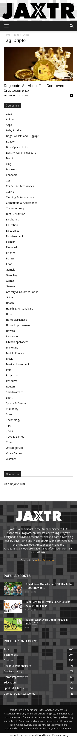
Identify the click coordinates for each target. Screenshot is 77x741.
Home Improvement (18, 325)
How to (10, 331)
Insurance (12, 336)
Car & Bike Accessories (20, 186)
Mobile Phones (15, 353)
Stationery (12, 408)
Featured (11, 247)
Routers (11, 386)
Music (9, 358)
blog (8, 164)
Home (7, 34)
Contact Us (15, 735)
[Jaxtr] (38, 10)
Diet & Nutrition (15, 214)
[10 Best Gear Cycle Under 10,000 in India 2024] (13, 624)
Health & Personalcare (19, 308)
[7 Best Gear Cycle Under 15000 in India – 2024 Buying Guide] (13, 588)
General (10, 286)
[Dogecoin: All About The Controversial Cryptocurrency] (38, 64)
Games (10, 280)
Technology (13, 420)
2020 (9, 113)
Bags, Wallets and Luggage (22, 136)
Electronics (12, 230)
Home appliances (16, 319)
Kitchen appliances (17, 342)
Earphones (12, 219)
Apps (9, 125)
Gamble (10, 269)
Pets (8, 370)
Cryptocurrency (15, 208)
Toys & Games (15, 436)
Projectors (12, 375)
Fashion (11, 241)
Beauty (10, 141)
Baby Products (15, 130)
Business (11, 169)
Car (8, 180)
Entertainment (14, 236)
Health (10, 303)
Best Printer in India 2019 (21, 152)
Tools (9, 431)
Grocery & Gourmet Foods (22, 292)
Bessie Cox (9, 95)
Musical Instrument (17, 364)
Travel (9, 442)
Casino (10, 191)
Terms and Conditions (37, 735)
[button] (6, 26)
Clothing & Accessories (20, 197)
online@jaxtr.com (45, 560)
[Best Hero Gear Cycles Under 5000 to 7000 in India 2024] (13, 606)
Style (9, 414)
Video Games (14, 453)
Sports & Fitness (16, 403)
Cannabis (11, 175)
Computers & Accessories (21, 203)
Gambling (11, 275)
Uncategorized (15, 447)
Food (9, 264)
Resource (11, 381)
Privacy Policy (60, 735)
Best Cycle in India (17, 147)
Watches (11, 459)
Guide (9, 297)
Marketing (12, 347)
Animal (10, 119)
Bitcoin (10, 158)
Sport (9, 397)
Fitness (10, 258)
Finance (10, 253)
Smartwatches (14, 392)
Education (12, 225)
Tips (8, 425)
